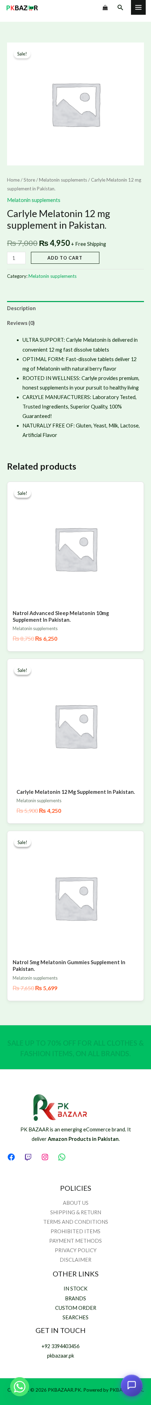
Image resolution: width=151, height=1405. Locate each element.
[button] (120, 7)
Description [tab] (21, 308)
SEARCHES (75, 1317)
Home (13, 180)
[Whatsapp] (19, 1386)
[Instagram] (45, 1157)
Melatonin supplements (63, 180)
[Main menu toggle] (138, 7)
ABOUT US (75, 1203)
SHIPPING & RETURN (75, 1212)
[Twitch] (28, 1157)
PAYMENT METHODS (75, 1241)
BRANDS (75, 1298)
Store (29, 180)
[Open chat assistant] (132, 1386)
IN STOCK (75, 1289)
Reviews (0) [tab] (21, 323)
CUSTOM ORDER (75, 1308)
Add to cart (65, 258)
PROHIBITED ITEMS (75, 1231)
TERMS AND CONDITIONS (75, 1222)
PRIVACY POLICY (76, 1250)
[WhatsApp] (62, 1157)
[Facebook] (11, 1157)
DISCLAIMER (75, 1260)
